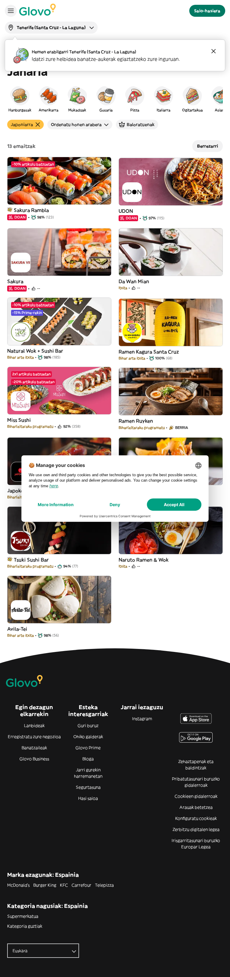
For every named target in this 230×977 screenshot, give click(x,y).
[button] (19, 99)
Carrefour (81, 885)
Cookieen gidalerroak (196, 796)
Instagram (142, 718)
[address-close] (214, 51)
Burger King (44, 885)
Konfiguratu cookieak (196, 818)
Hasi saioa (88, 798)
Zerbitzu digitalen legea (196, 829)
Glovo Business (34, 758)
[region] (115, 99)
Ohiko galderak (88, 736)
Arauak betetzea (196, 807)
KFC (64, 885)
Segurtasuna (88, 787)
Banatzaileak (34, 747)
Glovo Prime (88, 747)
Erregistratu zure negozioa (34, 736)
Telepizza (104, 885)
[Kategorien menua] (11, 11)
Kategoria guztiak (24, 926)
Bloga (88, 758)
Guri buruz (88, 725)
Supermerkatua (22, 916)
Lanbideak (34, 725)
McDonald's (18, 885)
